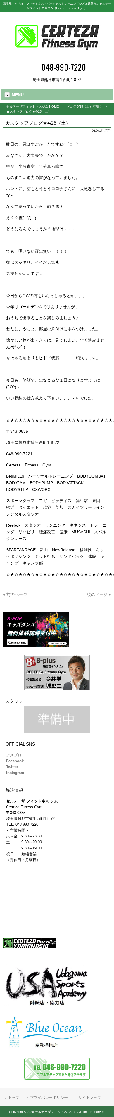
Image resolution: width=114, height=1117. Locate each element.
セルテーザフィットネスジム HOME (32, 106)
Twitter (12, 767)
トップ (13, 1097)
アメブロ (13, 755)
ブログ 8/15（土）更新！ (84, 106)
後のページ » (99, 594)
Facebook (15, 761)
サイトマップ (89, 1097)
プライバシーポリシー (49, 1097)
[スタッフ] (57, 719)
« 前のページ (15, 594)
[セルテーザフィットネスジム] (57, 57)
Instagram (15, 772)
